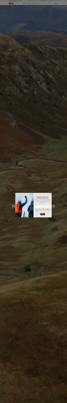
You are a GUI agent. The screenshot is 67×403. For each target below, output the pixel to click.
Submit (42, 214)
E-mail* (35, 204)
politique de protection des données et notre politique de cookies (43, 210)
